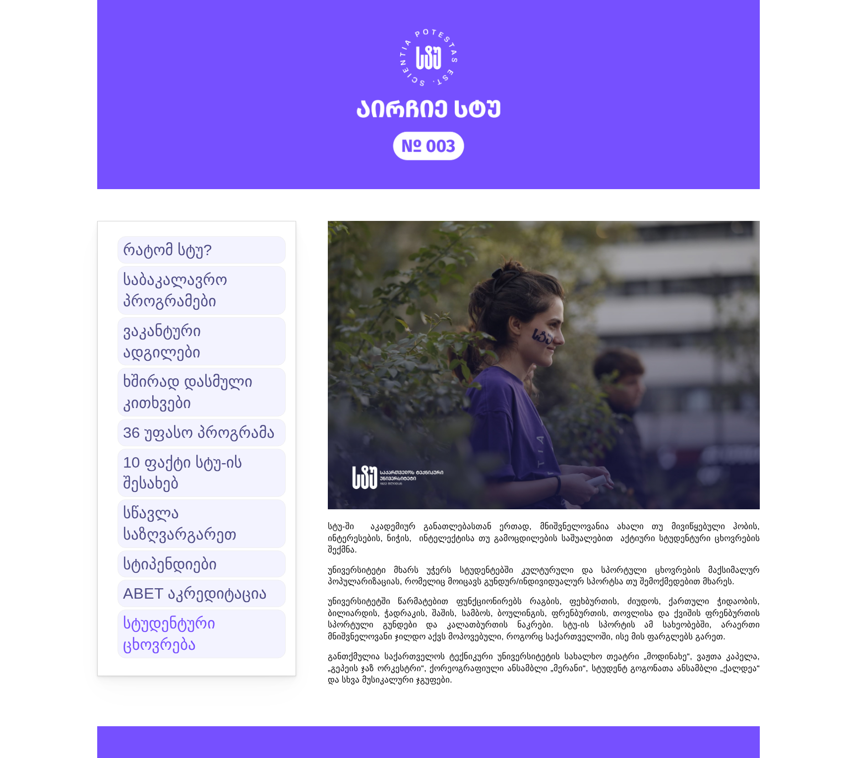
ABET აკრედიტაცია (195, 593)
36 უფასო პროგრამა (199, 432)
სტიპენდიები (170, 563)
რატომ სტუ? (167, 249)
